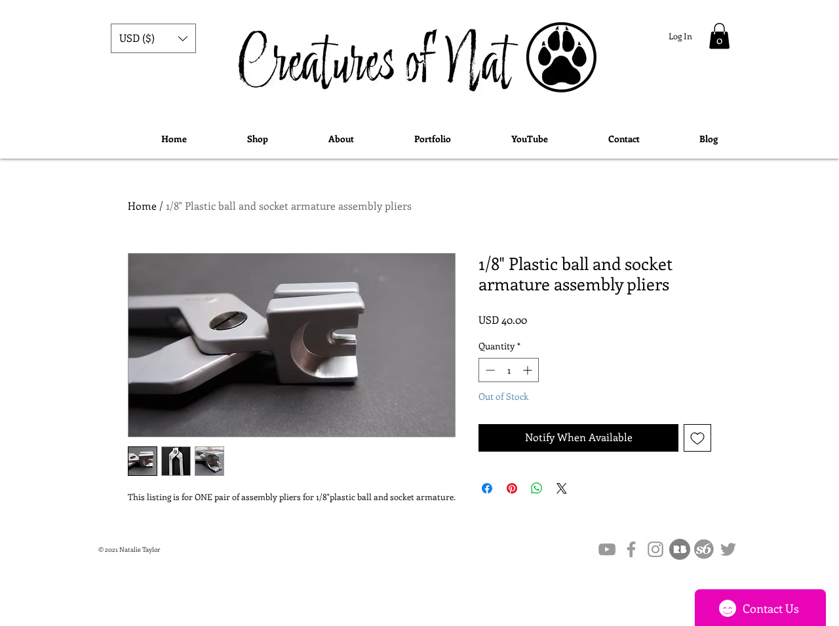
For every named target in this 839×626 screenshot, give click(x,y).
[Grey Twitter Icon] (728, 549)
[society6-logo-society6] (703, 549)
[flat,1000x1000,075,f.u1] (679, 549)
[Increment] (528, 370)
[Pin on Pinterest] (512, 488)
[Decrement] (488, 370)
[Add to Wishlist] (697, 438)
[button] (153, 38)
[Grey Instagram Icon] (655, 549)
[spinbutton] (508, 370)
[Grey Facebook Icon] (631, 549)
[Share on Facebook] (487, 488)
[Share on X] (562, 488)
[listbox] (153, 38)
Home (142, 205)
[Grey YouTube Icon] (606, 549)
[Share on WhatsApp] (537, 488)
